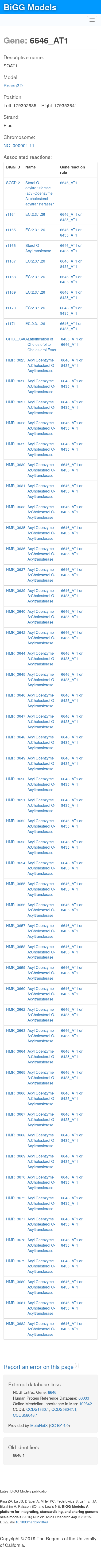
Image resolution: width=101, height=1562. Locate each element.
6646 (52, 1392)
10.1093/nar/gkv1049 (32, 1521)
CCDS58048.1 (25, 1415)
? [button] (77, 1366)
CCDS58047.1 (63, 1409)
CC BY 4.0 (59, 1425)
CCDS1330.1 (37, 1409)
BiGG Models (30, 7)
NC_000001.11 (19, 145)
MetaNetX (39, 1425)
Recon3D (13, 85)
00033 (83, 1398)
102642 (85, 1403)
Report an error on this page (39, 1366)
